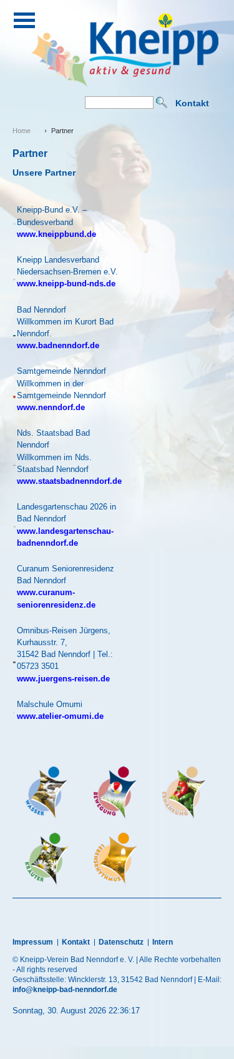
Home (21, 130)
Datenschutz (121, 942)
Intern (162, 942)
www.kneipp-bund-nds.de (66, 283)
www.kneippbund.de (56, 234)
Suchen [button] (161, 102)
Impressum (32, 942)
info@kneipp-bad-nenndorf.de (64, 989)
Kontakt (192, 103)
